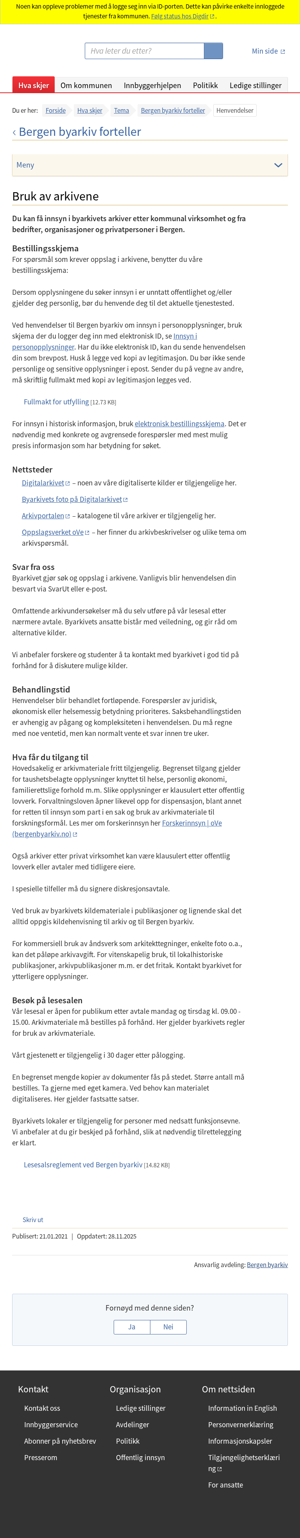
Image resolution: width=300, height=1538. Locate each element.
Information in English (242, 1408)
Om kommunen (86, 85)
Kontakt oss (42, 1408)
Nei (168, 1326)
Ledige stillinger (256, 85)
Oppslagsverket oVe (53, 532)
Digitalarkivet (43, 482)
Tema (121, 110)
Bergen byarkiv (267, 1264)
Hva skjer (33, 85)
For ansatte (225, 1484)
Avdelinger (132, 1424)
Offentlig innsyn (140, 1457)
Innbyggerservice (51, 1424)
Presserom (40, 1457)
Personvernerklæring (240, 1424)
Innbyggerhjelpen (152, 85)
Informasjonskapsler (240, 1441)
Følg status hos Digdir (180, 16)
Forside (56, 110)
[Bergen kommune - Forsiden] (44, 54)
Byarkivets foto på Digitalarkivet (72, 499)
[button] (29, 1219)
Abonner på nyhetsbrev (60, 1441)
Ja (132, 1326)
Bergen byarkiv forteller (173, 110)
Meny (25, 164)
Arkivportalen (43, 515)
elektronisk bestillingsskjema (180, 423)
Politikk (205, 85)
